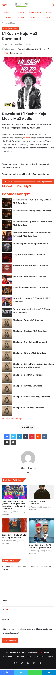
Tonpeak (49, 656)
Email (5, 610)
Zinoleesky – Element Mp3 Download (30, 243)
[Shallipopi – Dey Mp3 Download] (7, 378)
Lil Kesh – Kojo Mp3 (16, 186)
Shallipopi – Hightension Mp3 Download (31, 396)
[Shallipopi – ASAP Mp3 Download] (7, 411)
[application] (28, 181)
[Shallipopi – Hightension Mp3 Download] (7, 400)
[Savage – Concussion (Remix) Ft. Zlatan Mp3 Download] (7, 312)
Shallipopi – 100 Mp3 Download (27, 386)
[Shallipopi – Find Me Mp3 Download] (7, 356)
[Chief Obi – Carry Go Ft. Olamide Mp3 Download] (41, 530)
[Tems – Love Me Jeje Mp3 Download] (7, 279)
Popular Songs (17, 194)
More (49, 18)
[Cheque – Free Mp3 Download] (41, 492)
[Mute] (43, 181)
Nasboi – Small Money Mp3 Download (30, 287)
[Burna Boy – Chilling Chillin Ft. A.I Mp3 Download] (14, 525)
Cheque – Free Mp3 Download (38, 502)
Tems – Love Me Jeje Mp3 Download (30, 276)
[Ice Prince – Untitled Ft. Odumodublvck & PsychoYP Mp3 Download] (7, 236)
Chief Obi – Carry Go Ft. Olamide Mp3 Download (40, 546)
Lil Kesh (26, 137)
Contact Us (30, 656)
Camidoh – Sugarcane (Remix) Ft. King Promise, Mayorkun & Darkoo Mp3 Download (14, 505)
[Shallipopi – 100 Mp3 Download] (7, 389)
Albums (7, 18)
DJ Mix (21, 18)
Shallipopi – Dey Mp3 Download (28, 375)
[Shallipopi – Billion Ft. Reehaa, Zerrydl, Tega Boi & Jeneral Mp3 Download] (7, 367)
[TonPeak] (21, 4)
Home (7, 12)
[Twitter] (13, 436)
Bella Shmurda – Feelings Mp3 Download (32, 210)
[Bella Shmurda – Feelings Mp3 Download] (7, 214)
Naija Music (35, 12)
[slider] (49, 181)
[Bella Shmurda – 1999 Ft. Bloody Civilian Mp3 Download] (7, 203)
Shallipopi (28, 427)
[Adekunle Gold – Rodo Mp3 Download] (7, 268)
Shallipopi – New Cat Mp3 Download (30, 342)
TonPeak (46, 652)
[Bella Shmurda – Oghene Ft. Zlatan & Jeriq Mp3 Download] (7, 225)
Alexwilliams (9, 49)
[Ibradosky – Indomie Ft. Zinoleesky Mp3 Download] (7, 301)
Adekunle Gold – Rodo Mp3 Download (30, 265)
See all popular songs (12, 418)
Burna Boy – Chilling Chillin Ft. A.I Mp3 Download (14, 536)
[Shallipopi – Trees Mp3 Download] (7, 323)
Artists (35, 18)
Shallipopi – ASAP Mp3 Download (28, 407)
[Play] (5, 181)
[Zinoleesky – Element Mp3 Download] (7, 247)
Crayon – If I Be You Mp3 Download (29, 254)
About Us (40, 656)
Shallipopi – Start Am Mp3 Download (30, 331)
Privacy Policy (8, 656)
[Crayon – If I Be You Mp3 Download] (7, 258)
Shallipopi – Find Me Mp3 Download (29, 353)
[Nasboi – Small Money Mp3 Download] (7, 290)
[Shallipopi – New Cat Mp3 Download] (7, 345)
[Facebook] (7, 436)
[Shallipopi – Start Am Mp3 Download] (7, 334)
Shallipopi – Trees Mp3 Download (28, 320)
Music (21, 12)
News (49, 12)
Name (5, 600)
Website (5, 619)
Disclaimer (20, 656)
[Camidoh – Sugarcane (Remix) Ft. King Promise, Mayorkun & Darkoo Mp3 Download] (14, 492)
